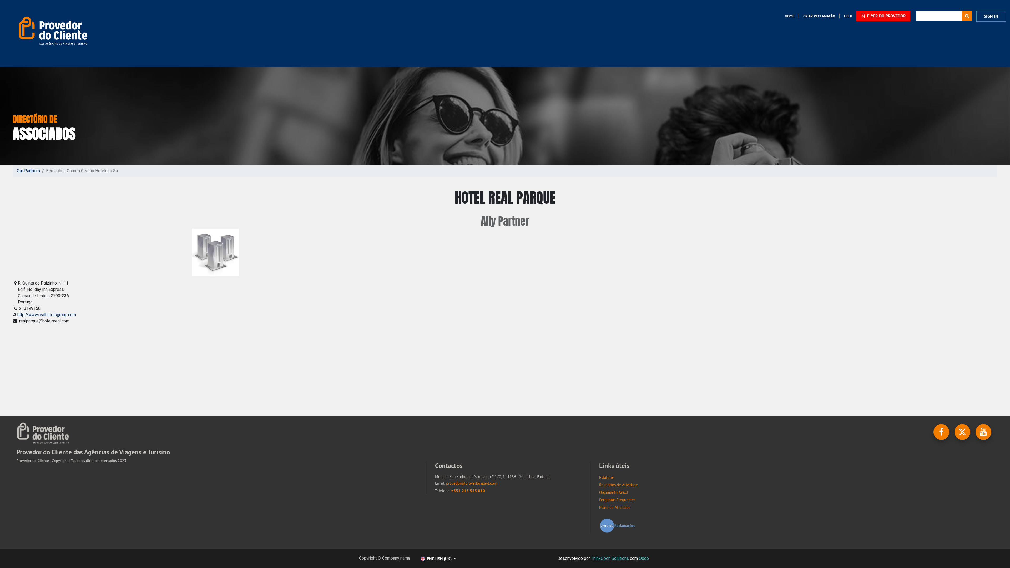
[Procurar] (967, 16)
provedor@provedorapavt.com (471, 483)
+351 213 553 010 (468, 491)
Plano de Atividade (614, 507)
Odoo (644, 558)
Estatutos (606, 477)
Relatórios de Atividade (618, 484)
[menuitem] (789, 16)
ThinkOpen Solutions (610, 558)
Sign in (991, 16)
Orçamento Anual (613, 492)
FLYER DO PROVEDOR (886, 16)
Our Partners (28, 170)
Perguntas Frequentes (617, 499)
